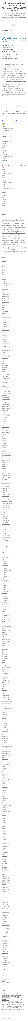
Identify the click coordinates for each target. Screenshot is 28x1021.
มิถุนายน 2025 (5, 927)
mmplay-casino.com (6, 512)
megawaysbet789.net (7, 501)
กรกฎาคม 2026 (5, 902)
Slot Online (6, 75)
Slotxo (11, 75)
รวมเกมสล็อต (5, 807)
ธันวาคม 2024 (5, 938)
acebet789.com (5, 294)
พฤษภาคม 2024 (5, 951)
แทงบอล (4, 886)
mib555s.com (5, 511)
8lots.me (4, 279)
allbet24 (4, 203)
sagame (3, 621)
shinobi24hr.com (6, 639)
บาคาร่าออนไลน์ (8, 77)
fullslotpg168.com (6, 388)
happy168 (4, 412)
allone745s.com (5, 302)
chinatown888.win (6, 350)
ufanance (4, 720)
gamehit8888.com (6, 399)
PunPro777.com (18, 71)
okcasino (4, 533)
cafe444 (3, 345)
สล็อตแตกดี (4, 846)
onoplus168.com (6, 537)
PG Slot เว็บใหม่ (5, 546)
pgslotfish (4, 572)
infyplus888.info (5, 432)
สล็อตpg (4, 833)
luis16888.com (5, 479)
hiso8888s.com (5, 421)
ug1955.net (4, 723)
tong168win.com (6, 699)
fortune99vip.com (6, 380)
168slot (3, 266)
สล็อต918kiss (15, 1006)
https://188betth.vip (6, 207)
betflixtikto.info (5, 328)
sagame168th (5, 623)
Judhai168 (4, 451)
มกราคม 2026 (5, 914)
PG (14, 68)
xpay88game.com (6, 755)
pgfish (3, 555)
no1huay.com (9, 68)
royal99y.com (5, 613)
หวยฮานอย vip (5, 858)
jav (2, 436)
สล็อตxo (4, 192)
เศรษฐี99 (4, 884)
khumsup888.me (6, 453)
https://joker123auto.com (8, 130)
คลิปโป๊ (3, 195)
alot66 (3, 305)
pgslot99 (4, 567)
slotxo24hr (4, 664)
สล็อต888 (4, 826)
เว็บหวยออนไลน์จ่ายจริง (7, 880)
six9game (4, 643)
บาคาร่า (12, 92)
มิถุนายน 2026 (5, 904)
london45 (4, 471)
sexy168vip (4, 634)
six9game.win (5, 645)
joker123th (4, 445)
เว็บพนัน (13, 79)
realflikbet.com (5, 606)
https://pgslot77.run (6, 141)
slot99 (3, 175)
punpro (3, 583)
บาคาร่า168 (4, 787)
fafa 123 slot (4, 369)
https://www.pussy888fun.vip (8, 188)
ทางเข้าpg (4, 783)
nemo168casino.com (6, 522)
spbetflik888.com (6, 665)
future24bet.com (6, 391)
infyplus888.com (5, 430)
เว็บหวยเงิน (4, 160)
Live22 (3, 466)
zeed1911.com (5, 761)
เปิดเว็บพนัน (4, 867)
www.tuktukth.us (6, 751)
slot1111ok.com (5, 656)
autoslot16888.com (6, 315)
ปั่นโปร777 (4, 796)
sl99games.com (5, 651)
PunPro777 (11, 71)
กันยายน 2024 (5, 943)
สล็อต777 (4, 824)
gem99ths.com (5, 402)
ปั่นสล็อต (4, 790)
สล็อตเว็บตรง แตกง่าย (6, 173)
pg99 (3, 552)
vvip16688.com (5, 740)
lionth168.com (5, 462)
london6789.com (6, 473)
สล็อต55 (3, 818)
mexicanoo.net (5, 507)
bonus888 (4, 341)
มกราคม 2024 (5, 958)
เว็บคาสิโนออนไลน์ (6, 871)
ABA (16, 64)
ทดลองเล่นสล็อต (5, 779)
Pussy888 (4, 73)
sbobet (3, 628)
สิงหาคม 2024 (5, 945)
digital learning (5, 354)
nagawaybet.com (6, 518)
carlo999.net (5, 346)
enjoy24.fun (4, 363)
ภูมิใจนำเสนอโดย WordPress (8, 1018)
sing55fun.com (5, 641)
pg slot (3, 139)
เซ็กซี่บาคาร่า (5, 863)
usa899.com (4, 727)
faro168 (3, 371)
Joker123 (12, 66)
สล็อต (20, 77)
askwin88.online (5, 311)
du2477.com (5, 361)
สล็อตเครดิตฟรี (5, 841)
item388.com (5, 434)
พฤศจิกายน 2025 (5, 917)
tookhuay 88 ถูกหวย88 (7, 701)
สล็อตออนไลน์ (12, 94)
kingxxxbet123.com (6, 455)
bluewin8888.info (6, 339)
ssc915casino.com (6, 673)
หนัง (3, 850)
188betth (4, 270)
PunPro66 (17, 69)
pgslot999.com (19, 84)
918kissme (4, 287)
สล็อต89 (3, 828)
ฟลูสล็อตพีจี (4, 803)
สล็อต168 (4, 815)
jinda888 (4, 440)
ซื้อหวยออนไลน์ (5, 772)
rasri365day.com (5, 602)
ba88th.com (4, 319)
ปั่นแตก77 (4, 794)
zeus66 (3, 762)
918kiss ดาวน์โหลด (6, 283)
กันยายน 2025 (5, 921)
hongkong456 (5, 423)
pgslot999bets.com (6, 570)
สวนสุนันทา (4, 848)
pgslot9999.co (12, 69)
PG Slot (16, 68)
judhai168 (4, 180)
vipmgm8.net (5, 734)
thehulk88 (4, 692)
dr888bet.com (5, 358)
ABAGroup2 (20, 64)
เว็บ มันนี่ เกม (5, 869)
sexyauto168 (5, 636)
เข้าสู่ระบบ (4, 979)
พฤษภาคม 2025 (5, 928)
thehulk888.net (5, 693)
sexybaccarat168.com (21, 73)
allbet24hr (4, 300)
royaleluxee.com (5, 615)
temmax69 (4, 690)
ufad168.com (5, 714)
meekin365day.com (6, 498)
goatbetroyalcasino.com (7, 406)
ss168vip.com (5, 671)
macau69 (4, 485)
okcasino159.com (6, 535)
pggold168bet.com (6, 557)
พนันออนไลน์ (15, 77)
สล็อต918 (4, 830)
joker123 (4, 169)
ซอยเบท (3, 770)
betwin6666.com (5, 335)
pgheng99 (4, 143)
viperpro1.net (5, 731)
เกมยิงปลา (8, 79)
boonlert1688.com (6, 343)
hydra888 (4, 429)
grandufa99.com (5, 410)
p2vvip (3, 539)
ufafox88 (4, 718)
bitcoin (3, 337)
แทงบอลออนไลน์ (5, 887)
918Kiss (13, 64)
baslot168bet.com (6, 326)
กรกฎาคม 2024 (5, 947)
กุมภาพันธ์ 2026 (5, 912)
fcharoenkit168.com (6, 373)
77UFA (3, 276)
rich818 (3, 608)
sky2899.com (5, 647)
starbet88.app (5, 677)
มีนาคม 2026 (5, 910)
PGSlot (20, 68)
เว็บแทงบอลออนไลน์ (6, 882)
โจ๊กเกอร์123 (4, 891)
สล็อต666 (4, 822)
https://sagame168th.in (7, 128)
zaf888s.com (5, 759)
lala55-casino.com (6, 460)
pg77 (3, 550)
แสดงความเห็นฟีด (6, 983)
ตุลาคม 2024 (4, 942)
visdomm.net (5, 736)
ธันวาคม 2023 (5, 960)
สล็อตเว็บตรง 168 (5, 845)
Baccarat (4, 66)
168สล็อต (4, 993)
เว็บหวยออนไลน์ (5, 878)
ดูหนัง (3, 132)
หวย (3, 854)
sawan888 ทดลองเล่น (6, 626)
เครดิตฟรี (4, 861)
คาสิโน (14, 75)
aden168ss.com (5, 296)
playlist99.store (5, 578)
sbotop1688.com (6, 630)
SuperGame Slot (5, 682)
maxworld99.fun (5, 494)
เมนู (14, 24)
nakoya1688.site (5, 520)
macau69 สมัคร (5, 486)
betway (3, 333)
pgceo (3, 554)
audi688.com (5, 313)
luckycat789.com (6, 477)
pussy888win (5, 600)
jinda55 (3, 438)
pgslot (3, 186)
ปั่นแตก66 (4, 792)
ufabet (3, 712)
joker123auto (5, 443)
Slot (3, 75)
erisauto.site (5, 365)
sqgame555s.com (6, 667)
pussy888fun (5, 596)
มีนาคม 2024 (5, 955)
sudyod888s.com (6, 679)
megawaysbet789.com (7, 499)
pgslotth (4, 574)
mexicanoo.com (5, 505)
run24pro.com (5, 617)
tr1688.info (4, 705)
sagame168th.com (11, 73)
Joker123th (8, 83)
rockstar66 (4, 611)
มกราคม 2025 (5, 936)
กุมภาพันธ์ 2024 (5, 956)
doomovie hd (5, 208)
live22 (3, 147)
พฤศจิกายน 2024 (5, 940)
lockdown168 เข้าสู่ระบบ (7, 470)
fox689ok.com (5, 382)
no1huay (4, 68)
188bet (3, 268)
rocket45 (4, 609)
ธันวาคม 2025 (5, 915)
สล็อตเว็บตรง (4, 126)
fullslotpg (4, 386)
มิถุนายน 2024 (5, 949)
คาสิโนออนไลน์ (20, 75)
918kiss (3, 123)
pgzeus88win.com (6, 576)
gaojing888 (4, 401)
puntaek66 (4, 593)
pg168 (3, 171)
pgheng (3, 559)
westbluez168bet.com (7, 744)
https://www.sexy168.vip (7, 156)
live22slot (4, 468)
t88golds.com (5, 684)
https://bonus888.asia (7, 182)
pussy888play (5, 598)
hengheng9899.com (6, 414)
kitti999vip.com (5, 458)
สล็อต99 (3, 831)
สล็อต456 (4, 817)
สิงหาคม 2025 (5, 923)
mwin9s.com (5, 516)
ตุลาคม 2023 (4, 964)
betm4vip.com (5, 332)
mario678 (4, 492)
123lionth (4, 261)
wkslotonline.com (6, 748)
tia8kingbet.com (5, 695)
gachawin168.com (6, 395)
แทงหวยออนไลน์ (5, 889)
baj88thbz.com (5, 322)
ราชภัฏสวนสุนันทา (6, 811)
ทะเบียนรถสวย (5, 781)
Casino (7, 66)
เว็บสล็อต (16, 1009)
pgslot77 (4, 563)
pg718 (3, 548)
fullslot (3, 145)
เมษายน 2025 (5, 930)
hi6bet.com (4, 419)
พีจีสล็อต (4, 800)
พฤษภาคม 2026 (5, 906)
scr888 (3, 632)
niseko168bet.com (6, 524)
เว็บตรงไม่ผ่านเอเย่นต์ (6, 872)
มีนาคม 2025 (5, 932)
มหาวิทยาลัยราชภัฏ (6, 805)
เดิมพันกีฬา (4, 865)
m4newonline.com (6, 481)
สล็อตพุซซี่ (4, 837)
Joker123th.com (18, 66)
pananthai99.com (6, 540)
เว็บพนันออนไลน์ (19, 79)
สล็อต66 (3, 177)
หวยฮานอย (4, 856)
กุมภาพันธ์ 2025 (5, 934)
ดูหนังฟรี (4, 151)
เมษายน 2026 (5, 908)
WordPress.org (5, 984)
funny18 (4, 199)
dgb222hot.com (5, 352)
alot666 (3, 307)
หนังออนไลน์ (5, 852)
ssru (3, 675)
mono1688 (4, 514)
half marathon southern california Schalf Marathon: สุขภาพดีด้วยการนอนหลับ (14, 6)
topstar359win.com (6, 703)
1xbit (3, 274)
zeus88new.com (5, 764)
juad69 (3, 449)
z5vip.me (4, 757)
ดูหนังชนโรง (4, 154)
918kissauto (4, 285)
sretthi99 (4, 669)
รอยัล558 (4, 809)
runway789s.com (6, 619)
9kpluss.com (5, 289)
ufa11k (3, 710)
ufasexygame (5, 721)
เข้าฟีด (3, 981)
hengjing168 (4, 417)
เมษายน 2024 (5, 953)
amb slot (4, 309)
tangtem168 (4, 688)
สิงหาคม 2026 (5, 900)
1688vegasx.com (5, 264)
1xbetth (4, 197)
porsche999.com (5, 582)
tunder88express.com (7, 706)
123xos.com (4, 263)
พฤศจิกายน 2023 (5, 962)
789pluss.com (5, 277)
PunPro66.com (5, 71)
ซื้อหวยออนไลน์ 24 (6, 774)
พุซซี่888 (4, 134)
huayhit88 (4, 425)
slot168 (3, 660)
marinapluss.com (6, 488)
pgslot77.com (5, 69)
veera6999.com (5, 729)
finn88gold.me (5, 376)
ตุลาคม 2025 (4, 919)
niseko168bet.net (6, 527)
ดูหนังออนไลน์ (5, 125)
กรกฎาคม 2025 (5, 925)
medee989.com (5, 496)
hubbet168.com (5, 427)
